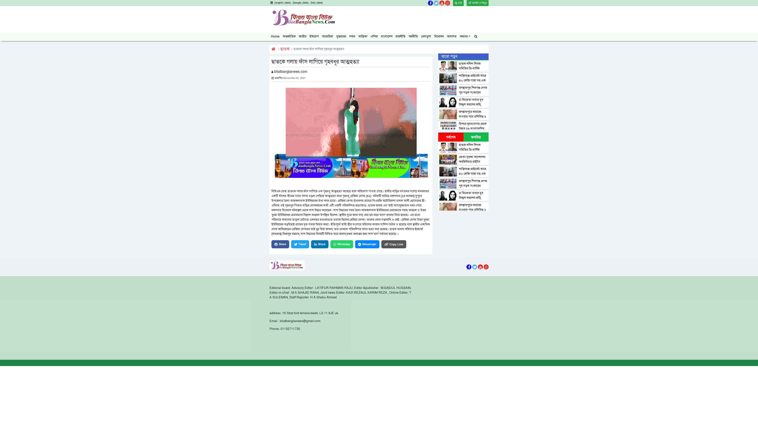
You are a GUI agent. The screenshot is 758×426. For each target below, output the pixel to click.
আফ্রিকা (362, 36)
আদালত (452, 36)
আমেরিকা (327, 36)
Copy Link (396, 244)
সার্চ (459, 3)
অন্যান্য (464, 36)
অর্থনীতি (413, 36)
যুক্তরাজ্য (341, 36)
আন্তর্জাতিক (289, 36)
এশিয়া (374, 36)
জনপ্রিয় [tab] (476, 137)
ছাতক (285, 49)
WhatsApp (343, 244)
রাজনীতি (400, 36)
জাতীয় (302, 36)
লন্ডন (352, 36)
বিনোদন (439, 36)
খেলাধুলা (426, 36)
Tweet (302, 244)
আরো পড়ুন (449, 56)
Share (282, 244)
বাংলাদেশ (386, 36)
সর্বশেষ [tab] (450, 137)
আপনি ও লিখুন (479, 3)
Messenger (369, 244)
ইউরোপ (314, 36)
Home (275, 36)
